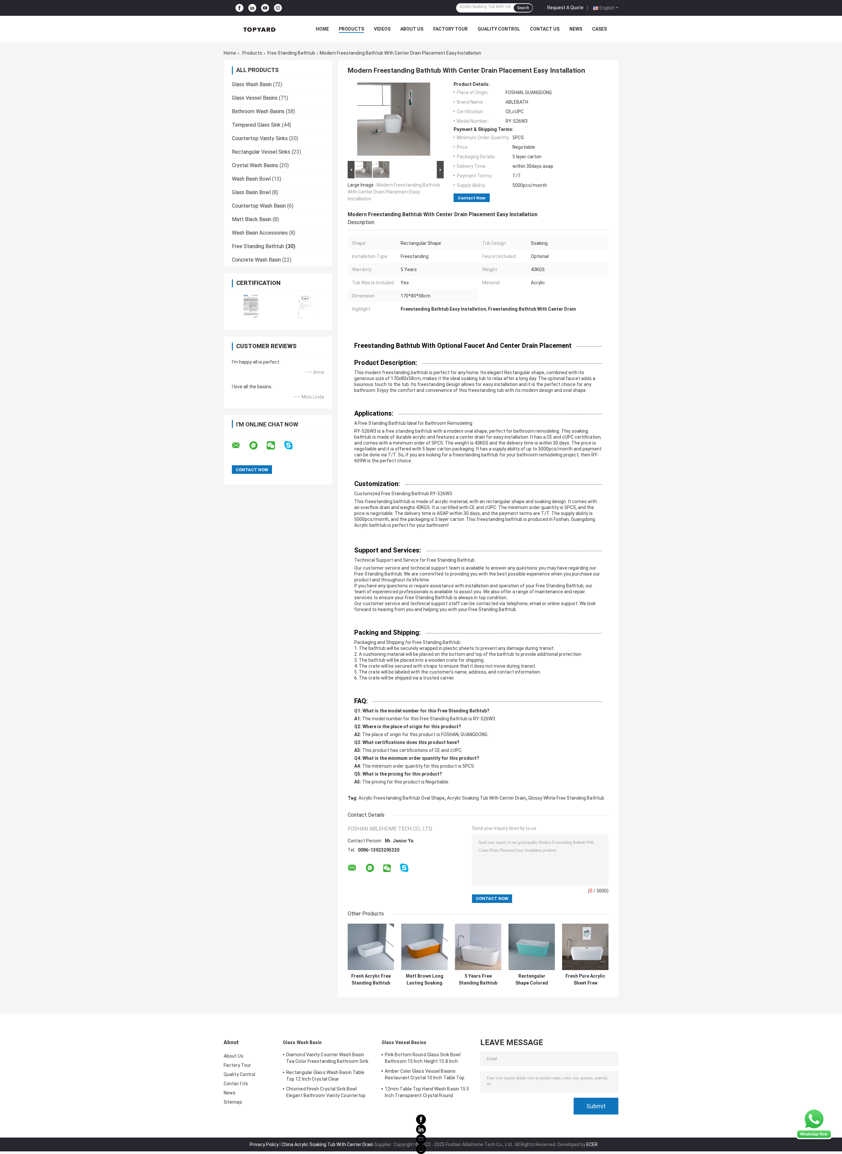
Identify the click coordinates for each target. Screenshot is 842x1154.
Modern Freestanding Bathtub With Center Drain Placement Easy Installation (394, 191)
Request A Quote (565, 7)
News (575, 29)
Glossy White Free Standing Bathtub (566, 798)
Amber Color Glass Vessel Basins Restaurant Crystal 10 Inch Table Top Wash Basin (425, 1075)
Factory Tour (450, 29)
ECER (592, 1144)
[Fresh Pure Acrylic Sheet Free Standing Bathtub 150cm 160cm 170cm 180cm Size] (585, 947)
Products (351, 29)
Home (322, 29)
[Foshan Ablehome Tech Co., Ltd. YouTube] (265, 8)
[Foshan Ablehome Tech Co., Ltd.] (260, 29)
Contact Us (544, 29)
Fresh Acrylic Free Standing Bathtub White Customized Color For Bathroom (371, 979)
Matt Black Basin (251, 219)
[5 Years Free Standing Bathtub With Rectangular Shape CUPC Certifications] (478, 947)
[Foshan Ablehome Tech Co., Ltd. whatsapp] (257, 445)
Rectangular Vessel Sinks (261, 152)
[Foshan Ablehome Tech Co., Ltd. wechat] (275, 445)
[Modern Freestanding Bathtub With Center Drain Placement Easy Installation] (394, 120)
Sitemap (233, 1102)
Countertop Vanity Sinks (260, 138)
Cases (599, 29)
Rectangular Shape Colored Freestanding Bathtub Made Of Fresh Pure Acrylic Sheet (532, 979)
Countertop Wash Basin (259, 206)
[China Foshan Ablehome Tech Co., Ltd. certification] (251, 306)
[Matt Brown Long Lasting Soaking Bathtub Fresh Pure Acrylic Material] (424, 947)
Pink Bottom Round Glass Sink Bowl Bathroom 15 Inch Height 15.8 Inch (422, 1058)
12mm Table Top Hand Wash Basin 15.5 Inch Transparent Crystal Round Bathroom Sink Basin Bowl (427, 1093)
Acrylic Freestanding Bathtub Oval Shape (402, 798)
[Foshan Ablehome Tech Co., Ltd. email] (240, 445)
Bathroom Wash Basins (258, 111)
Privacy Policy (264, 1144)
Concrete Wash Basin (256, 260)
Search (523, 8)
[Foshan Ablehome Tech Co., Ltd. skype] (292, 445)
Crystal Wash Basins (255, 165)
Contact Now (471, 197)
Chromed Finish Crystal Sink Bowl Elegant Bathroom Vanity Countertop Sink (325, 1093)
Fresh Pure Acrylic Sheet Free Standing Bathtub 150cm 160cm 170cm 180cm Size (585, 979)
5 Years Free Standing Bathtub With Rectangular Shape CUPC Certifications (478, 979)
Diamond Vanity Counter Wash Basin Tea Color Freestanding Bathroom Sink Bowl (327, 1059)
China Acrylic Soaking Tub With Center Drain (327, 1144)
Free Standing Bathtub (291, 53)
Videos (382, 29)
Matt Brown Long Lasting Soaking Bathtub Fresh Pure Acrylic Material (424, 979)
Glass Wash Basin (252, 84)
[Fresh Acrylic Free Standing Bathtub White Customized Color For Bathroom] (371, 947)
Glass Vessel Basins (255, 98)
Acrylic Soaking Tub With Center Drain (486, 798)
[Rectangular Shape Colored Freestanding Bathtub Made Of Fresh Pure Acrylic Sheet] (531, 947)
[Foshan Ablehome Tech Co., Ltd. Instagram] (278, 8)
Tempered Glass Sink (256, 125)
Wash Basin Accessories (260, 233)
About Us (411, 29)
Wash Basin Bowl (251, 179)
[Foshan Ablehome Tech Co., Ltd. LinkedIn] (252, 8)
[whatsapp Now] (814, 1123)
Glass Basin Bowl (251, 192)
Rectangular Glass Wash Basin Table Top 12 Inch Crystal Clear (325, 1076)
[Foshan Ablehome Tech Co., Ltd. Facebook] (239, 8)
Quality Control (499, 29)
